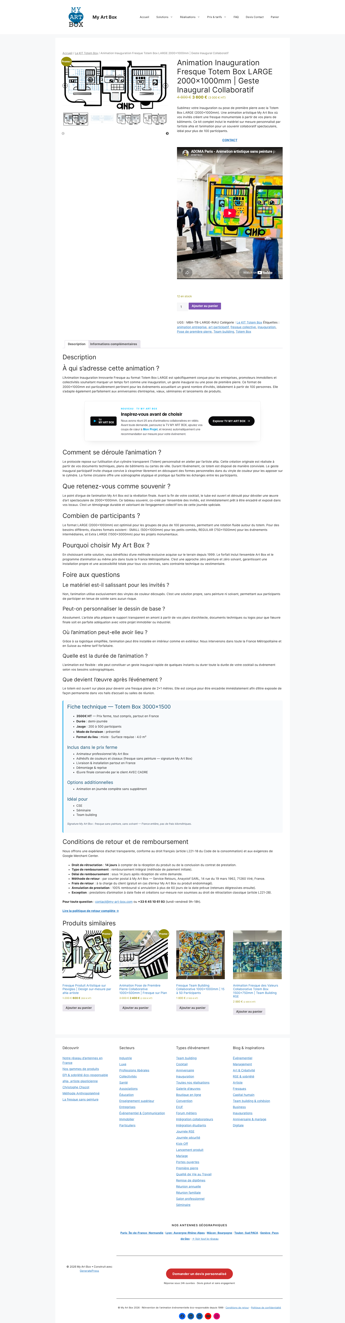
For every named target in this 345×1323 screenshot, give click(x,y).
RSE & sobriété (243, 1076)
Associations (128, 1088)
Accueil (144, 17)
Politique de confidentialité (266, 1307)
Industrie (125, 1058)
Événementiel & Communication (142, 1113)
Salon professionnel (190, 1199)
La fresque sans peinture (80, 1099)
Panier (275, 17)
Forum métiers (186, 1113)
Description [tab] (77, 344)
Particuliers (127, 1125)
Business (239, 1107)
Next (167, 133)
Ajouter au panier (205, 306)
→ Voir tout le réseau (205, 1238)
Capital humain (243, 1095)
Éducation (126, 1095)
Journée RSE (185, 1131)
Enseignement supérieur (136, 1101)
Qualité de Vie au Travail (193, 1174)
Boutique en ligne (188, 1095)
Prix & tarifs (214, 17)
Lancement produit (189, 1150)
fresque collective (243, 327)
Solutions (162, 17)
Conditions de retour (237, 1307)
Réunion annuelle (188, 1186)
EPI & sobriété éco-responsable (85, 1075)
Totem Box (243, 331)
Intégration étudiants (191, 1125)
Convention (184, 1101)
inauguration (267, 327)
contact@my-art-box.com (114, 901)
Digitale (238, 1125)
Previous (63, 133)
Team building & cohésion (251, 1101)
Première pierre (187, 1168)
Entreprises (127, 1107)
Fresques (239, 1088)
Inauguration (185, 1076)
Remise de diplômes (190, 1180)
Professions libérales (134, 1070)
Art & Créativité (244, 1070)
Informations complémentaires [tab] (113, 344)
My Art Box (105, 17)
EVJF (179, 1107)
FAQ (236, 17)
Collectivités (128, 1076)
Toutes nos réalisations (193, 1082)
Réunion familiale (188, 1192)
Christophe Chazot (76, 1087)
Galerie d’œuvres (188, 1088)
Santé (123, 1082)
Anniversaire (185, 1070)
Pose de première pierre (194, 331)
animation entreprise (192, 327)
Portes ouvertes (187, 1162)
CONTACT (229, 140)
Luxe (122, 1064)
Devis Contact (255, 17)
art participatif (218, 327)
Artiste (238, 1082)
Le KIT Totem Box (86, 53)
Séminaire (183, 1205)
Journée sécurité (188, 1137)
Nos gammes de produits (81, 1069)
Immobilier (126, 1119)
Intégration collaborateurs (194, 1119)
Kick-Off (182, 1144)
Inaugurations (242, 1113)
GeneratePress (89, 1270)
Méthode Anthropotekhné (81, 1093)
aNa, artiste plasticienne (80, 1081)
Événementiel (242, 1058)
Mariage (182, 1156)
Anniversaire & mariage (249, 1119)
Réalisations (188, 17)
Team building (223, 331)
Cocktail (182, 1064)
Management (242, 1064)
